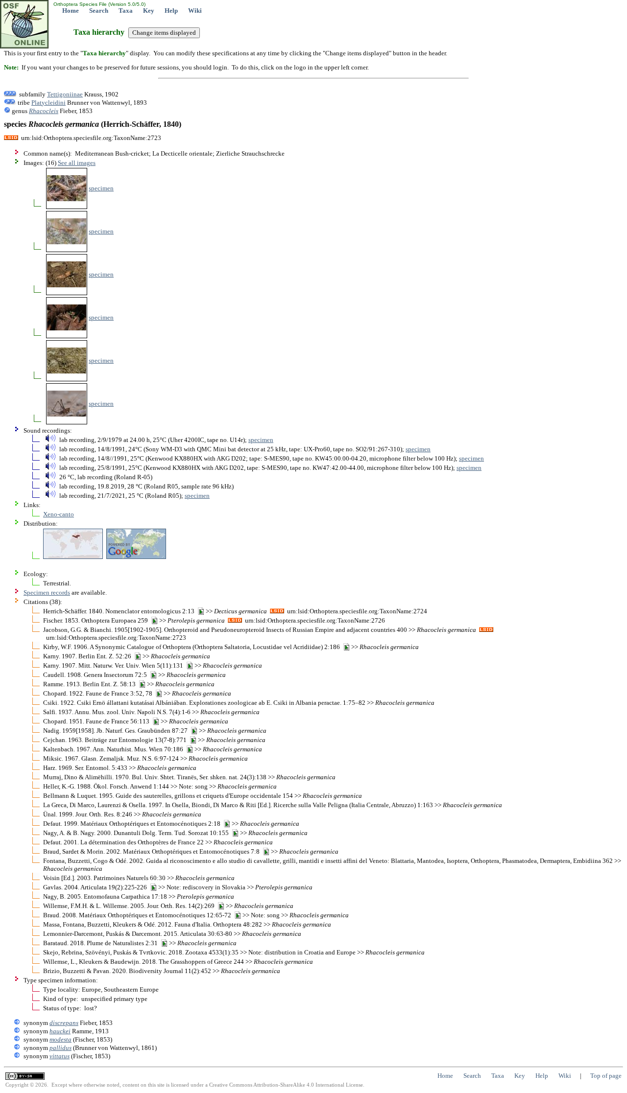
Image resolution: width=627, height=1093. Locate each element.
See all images (77, 162)
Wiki (195, 10)
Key (148, 10)
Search (98, 10)
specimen (101, 188)
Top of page (606, 1075)
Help (171, 10)
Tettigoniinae (65, 94)
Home (70, 10)
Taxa (126, 10)
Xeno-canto (58, 514)
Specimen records (47, 592)
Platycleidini (48, 102)
